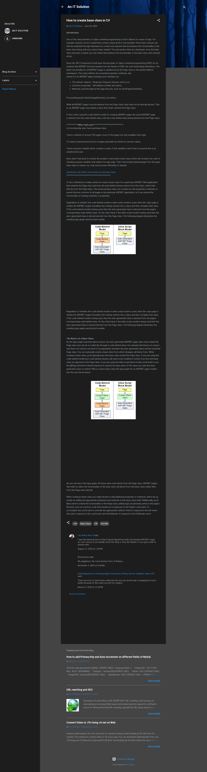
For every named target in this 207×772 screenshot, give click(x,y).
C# (95, 523)
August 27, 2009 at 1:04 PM (90, 549)
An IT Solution (78, 7)
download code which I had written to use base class (91, 172)
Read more (154, 681)
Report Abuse (9, 89)
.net (75, 523)
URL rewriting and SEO (79, 689)
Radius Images (130, 765)
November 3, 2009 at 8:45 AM (91, 565)
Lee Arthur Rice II (86, 535)
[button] (158, 21)
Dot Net (104, 523)
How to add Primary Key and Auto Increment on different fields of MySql (108, 656)
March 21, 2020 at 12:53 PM (90, 587)
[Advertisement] (177, 56)
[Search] (184, 7)
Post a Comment (77, 594)
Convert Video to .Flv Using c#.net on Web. (91, 722)
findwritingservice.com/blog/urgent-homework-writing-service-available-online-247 (116, 573)
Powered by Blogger (125, 759)
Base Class (85, 523)
